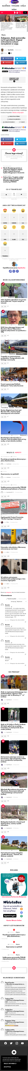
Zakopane (5, 135)
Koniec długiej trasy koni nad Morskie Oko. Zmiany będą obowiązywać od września (11, 411)
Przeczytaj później (15, 116)
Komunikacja (4, 407)
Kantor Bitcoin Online (13, 920)
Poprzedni (1, 23)
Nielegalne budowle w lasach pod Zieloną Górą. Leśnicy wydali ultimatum (13, 823)
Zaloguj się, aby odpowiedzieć (17, 620)
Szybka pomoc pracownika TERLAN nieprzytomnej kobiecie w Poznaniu (13, 488)
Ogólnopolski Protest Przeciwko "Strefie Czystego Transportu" (12, 518)
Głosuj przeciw (8, 620)
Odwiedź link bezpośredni (14, 79)
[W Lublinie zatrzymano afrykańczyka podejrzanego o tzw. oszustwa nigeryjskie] (14, 566)
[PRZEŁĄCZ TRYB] (15, 12)
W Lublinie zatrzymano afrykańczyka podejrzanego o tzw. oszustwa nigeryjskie (13, 579)
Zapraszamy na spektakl (10, 474)
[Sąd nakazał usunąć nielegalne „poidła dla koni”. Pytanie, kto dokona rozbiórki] (14, 843)
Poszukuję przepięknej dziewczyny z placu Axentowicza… (13, 460)
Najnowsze (6, 6)
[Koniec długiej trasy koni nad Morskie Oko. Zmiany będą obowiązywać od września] (14, 400)
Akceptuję (7, 1067)
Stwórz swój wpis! (18, 112)
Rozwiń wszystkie (12, 598)
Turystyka (11, 407)
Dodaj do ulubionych (14, 119)
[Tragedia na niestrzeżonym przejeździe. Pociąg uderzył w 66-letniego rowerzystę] (14, 347)
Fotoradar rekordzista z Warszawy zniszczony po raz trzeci (13, 548)
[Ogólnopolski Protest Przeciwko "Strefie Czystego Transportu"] (14, 506)
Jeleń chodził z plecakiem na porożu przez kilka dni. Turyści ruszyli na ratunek (13, 301)
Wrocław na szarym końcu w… (16, 984)
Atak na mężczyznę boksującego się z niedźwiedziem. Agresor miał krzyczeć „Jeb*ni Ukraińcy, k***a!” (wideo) (14, 694)
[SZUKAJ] (20, 12)
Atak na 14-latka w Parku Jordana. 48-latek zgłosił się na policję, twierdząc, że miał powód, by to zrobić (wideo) (13, 727)
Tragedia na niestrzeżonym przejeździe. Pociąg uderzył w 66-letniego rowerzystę (12, 358)
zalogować (8, 592)
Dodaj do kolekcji (9, 122)
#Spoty (18, 452)
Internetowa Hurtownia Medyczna (14, 897)
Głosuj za (6, 620)
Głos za (6, 194)
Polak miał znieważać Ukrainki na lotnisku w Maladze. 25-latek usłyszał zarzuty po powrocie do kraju (21, 25)
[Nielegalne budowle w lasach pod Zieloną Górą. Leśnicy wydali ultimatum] (14, 812)
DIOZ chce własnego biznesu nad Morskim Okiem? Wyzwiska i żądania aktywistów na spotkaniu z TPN (13, 330)
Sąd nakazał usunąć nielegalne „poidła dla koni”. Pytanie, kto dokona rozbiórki (12, 854)
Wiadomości (11, 297)
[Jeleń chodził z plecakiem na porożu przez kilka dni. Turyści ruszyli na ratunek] (14, 290)
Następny (27, 23)
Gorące (23, 6)
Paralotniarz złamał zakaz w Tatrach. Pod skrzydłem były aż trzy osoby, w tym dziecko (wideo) (13, 439)
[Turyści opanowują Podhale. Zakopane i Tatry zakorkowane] (14, 374)
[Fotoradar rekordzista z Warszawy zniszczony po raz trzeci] (14, 536)
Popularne (15, 6)
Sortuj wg (13, 601)
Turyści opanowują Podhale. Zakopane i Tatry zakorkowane (12, 385)
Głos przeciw (21, 194)
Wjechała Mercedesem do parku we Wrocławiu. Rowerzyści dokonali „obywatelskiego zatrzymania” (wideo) (13, 792)
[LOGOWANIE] (17, 12)
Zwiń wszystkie (22, 598)
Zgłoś (22, 122)
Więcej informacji (10, 1063)
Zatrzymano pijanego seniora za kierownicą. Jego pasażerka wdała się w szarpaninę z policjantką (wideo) (13, 759)
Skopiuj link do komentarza (11, 606)
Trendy (14, 9)
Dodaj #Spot (25, 12)
